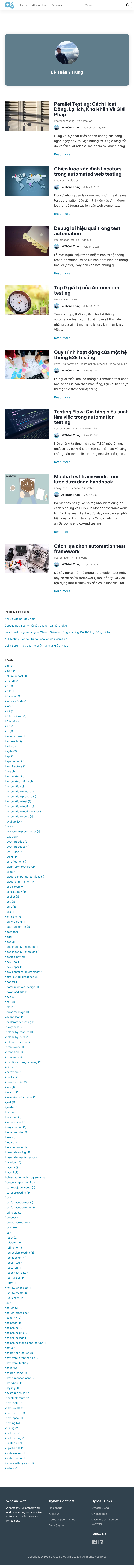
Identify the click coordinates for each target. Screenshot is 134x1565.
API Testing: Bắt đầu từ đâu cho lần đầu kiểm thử (36, 639)
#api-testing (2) (15, 761)
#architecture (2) (16, 766)
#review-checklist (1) (18, 1287)
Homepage (55, 1507)
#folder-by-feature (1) (19, 1032)
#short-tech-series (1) (19, 1353)
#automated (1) (14, 776)
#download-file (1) (16, 992)
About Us (39, 5)
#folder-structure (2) (18, 1042)
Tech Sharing (57, 1525)
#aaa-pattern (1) (15, 736)
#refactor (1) (13, 1242)
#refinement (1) (14, 1247)
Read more (62, 154)
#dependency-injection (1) (22, 946)
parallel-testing (64, 120)
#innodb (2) (12, 1092)
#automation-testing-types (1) (24, 811)
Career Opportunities (62, 1519)
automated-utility (65, 428)
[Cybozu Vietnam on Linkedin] (101, 1541)
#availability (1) (15, 821)
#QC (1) (9, 726)
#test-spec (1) (14, 1418)
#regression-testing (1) (19, 1252)
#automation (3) (15, 786)
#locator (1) (12, 1142)
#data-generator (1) (17, 926)
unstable (88, 488)
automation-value (65, 299)
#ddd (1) (10, 936)
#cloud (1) (11, 871)
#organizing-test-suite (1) (21, 1182)
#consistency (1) (15, 891)
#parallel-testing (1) (17, 1192)
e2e (57, 363)
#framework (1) (14, 1047)
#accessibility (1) (16, 741)
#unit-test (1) (13, 1433)
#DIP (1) (10, 691)
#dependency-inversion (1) (22, 951)
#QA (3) (10, 711)
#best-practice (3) (17, 841)
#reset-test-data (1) (18, 1272)
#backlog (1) (13, 836)
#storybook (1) (14, 1383)
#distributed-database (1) (21, 977)
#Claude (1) (12, 681)
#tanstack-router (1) (18, 1398)
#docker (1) (12, 982)
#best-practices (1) (17, 846)
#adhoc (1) (11, 746)
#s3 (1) (9, 1302)
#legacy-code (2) (16, 1132)
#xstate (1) (11, 1468)
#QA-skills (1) (13, 721)
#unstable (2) (13, 1443)
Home (23, 5)
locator (59, 180)
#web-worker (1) (15, 1453)
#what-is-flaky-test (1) (19, 1463)
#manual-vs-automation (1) (22, 1157)
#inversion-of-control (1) (20, 1097)
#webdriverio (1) (15, 1458)
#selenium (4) (13, 1327)
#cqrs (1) (10, 906)
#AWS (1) (10, 671)
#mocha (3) (12, 1167)
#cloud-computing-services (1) (24, 876)
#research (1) (13, 1267)
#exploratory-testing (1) (20, 1022)
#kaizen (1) (12, 1112)
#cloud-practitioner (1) (19, 881)
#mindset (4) (13, 1162)
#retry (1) (11, 1282)
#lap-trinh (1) (13, 1117)
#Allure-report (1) (16, 676)
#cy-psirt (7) (13, 916)
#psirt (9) (11, 1227)
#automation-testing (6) (20, 806)
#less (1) (10, 1137)
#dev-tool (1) (13, 962)
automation (84, 120)
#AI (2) (9, 666)
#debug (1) (12, 942)
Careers (56, 5)
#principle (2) (13, 1212)
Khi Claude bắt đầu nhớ (20, 618)
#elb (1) (9, 1007)
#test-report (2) (15, 1413)
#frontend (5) (13, 1057)
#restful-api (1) (14, 1277)
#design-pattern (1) (17, 956)
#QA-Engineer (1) (16, 716)
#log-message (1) (16, 1147)
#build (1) (11, 856)
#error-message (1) (17, 1012)
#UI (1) (9, 731)
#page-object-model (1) (20, 1187)
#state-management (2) (20, 1378)
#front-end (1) (14, 1052)
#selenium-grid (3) (17, 1333)
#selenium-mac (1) (16, 1338)
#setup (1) (11, 1347)
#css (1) (10, 911)
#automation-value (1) (19, 816)
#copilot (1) (12, 896)
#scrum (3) (12, 1307)
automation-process (93, 363)
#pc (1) (9, 1197)
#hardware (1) (14, 1072)
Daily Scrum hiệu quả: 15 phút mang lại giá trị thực (36, 645)
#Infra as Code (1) (16, 701)
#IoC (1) (10, 706)
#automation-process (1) (20, 796)
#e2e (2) (10, 997)
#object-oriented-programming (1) (27, 1177)
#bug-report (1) (15, 851)
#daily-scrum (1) (15, 921)
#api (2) (10, 756)
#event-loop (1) (14, 1017)
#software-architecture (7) (22, 1358)
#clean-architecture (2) (20, 866)
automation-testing (66, 239)
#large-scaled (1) (16, 1122)
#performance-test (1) (19, 1202)
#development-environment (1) (24, 971)
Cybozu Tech (99, 1513)
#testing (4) (12, 1423)
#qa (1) (9, 1232)
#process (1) (13, 1217)
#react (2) (11, 1237)
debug (86, 239)
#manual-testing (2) (17, 1152)
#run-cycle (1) (14, 1297)
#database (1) (14, 931)
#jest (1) (10, 1102)
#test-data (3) (14, 1403)
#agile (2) (11, 751)
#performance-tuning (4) (21, 1207)
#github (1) (12, 1067)
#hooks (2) (11, 1077)
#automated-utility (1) (19, 781)
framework (79, 557)
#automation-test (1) (18, 801)
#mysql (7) (11, 1172)
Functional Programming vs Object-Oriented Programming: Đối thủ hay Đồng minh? (57, 632)
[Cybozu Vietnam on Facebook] (94, 1541)
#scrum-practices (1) (18, 1312)
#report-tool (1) (15, 1262)
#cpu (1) (10, 901)
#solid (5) (11, 1368)
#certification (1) (15, 861)
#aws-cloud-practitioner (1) (22, 831)
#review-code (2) (16, 1292)
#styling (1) (12, 1388)
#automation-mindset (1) (20, 791)
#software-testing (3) (18, 1363)
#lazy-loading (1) (15, 1127)
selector (72, 180)
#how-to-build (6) (16, 1082)
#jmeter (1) (12, 1107)
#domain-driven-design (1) (22, 987)
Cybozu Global (100, 1507)
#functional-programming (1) (23, 1062)
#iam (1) (10, 1087)
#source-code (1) (16, 1373)
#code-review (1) (16, 886)
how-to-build (118, 363)
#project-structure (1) (19, 1222)
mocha (75, 488)
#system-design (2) (17, 1393)
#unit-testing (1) (15, 1438)
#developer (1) (14, 967)
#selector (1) (13, 1322)
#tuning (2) (12, 1428)
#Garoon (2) (12, 696)
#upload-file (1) (14, 1448)
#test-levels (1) (14, 1408)
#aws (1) (10, 826)
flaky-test (60, 488)
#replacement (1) (16, 1257)
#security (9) (13, 1317)
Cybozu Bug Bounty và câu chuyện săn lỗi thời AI (36, 625)
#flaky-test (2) (14, 1027)
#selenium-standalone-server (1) (26, 1342)
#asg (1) (10, 771)
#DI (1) (9, 686)
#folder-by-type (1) (17, 1037)
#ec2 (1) (10, 1002)
